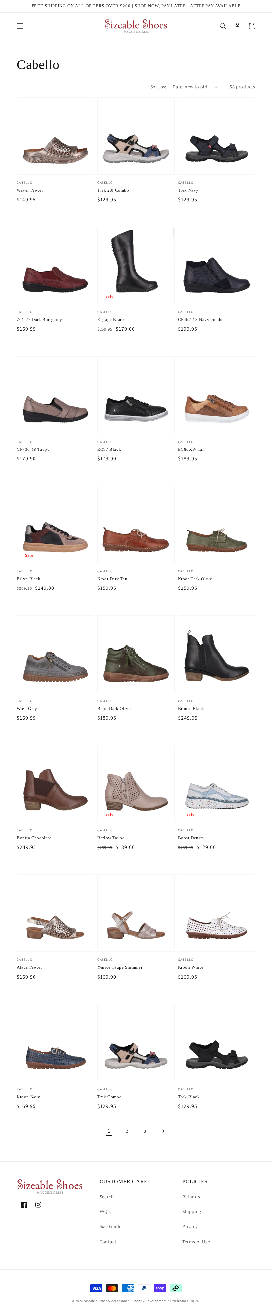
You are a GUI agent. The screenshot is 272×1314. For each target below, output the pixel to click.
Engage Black (111, 319)
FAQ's (105, 1211)
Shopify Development (150, 1301)
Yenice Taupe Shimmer (119, 967)
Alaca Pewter (29, 967)
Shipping (191, 1211)
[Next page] (163, 1131)
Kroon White (191, 967)
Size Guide (111, 1226)
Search (107, 1197)
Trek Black (189, 1096)
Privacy (189, 1226)
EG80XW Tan (191, 449)
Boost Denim (191, 837)
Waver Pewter (30, 190)
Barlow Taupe (110, 837)
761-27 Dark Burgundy (39, 319)
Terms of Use (196, 1242)
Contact (108, 1242)
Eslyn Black (29, 578)
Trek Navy (188, 190)
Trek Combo (109, 1096)
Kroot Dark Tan (112, 578)
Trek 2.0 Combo (113, 190)
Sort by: (158, 87)
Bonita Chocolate (34, 837)
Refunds (191, 1197)
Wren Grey (27, 708)
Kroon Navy (28, 1096)
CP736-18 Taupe (33, 449)
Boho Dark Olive (114, 708)
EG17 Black (109, 449)
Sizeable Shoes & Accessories (107, 1301)
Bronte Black (191, 708)
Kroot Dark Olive (195, 578)
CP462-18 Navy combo (201, 319)
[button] (20, 26)
